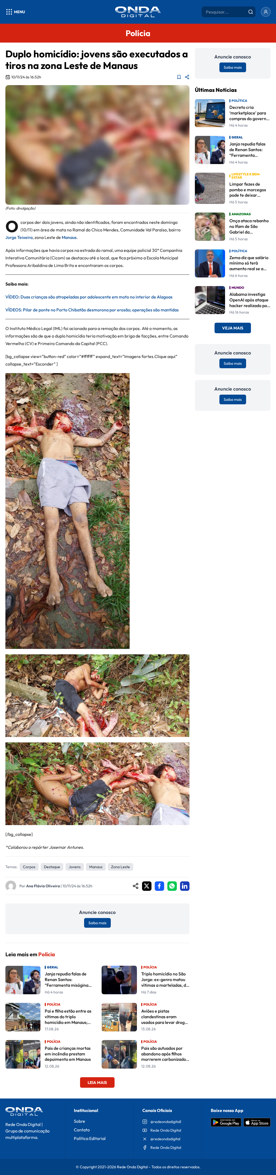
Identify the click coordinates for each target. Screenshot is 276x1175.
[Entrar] (266, 12)
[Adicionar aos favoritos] (179, 77)
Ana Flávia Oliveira (43, 886)
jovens (75, 866)
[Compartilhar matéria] (187, 77)
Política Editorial (90, 1138)
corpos (29, 866)
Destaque (52, 866)
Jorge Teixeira (19, 237)
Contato (82, 1129)
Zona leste (120, 866)
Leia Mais (97, 1082)
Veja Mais (232, 328)
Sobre (79, 1121)
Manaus (95, 866)
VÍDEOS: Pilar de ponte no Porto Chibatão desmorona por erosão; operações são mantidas (92, 309)
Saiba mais (97, 922)
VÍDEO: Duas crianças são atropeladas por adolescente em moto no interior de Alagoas (88, 297)
